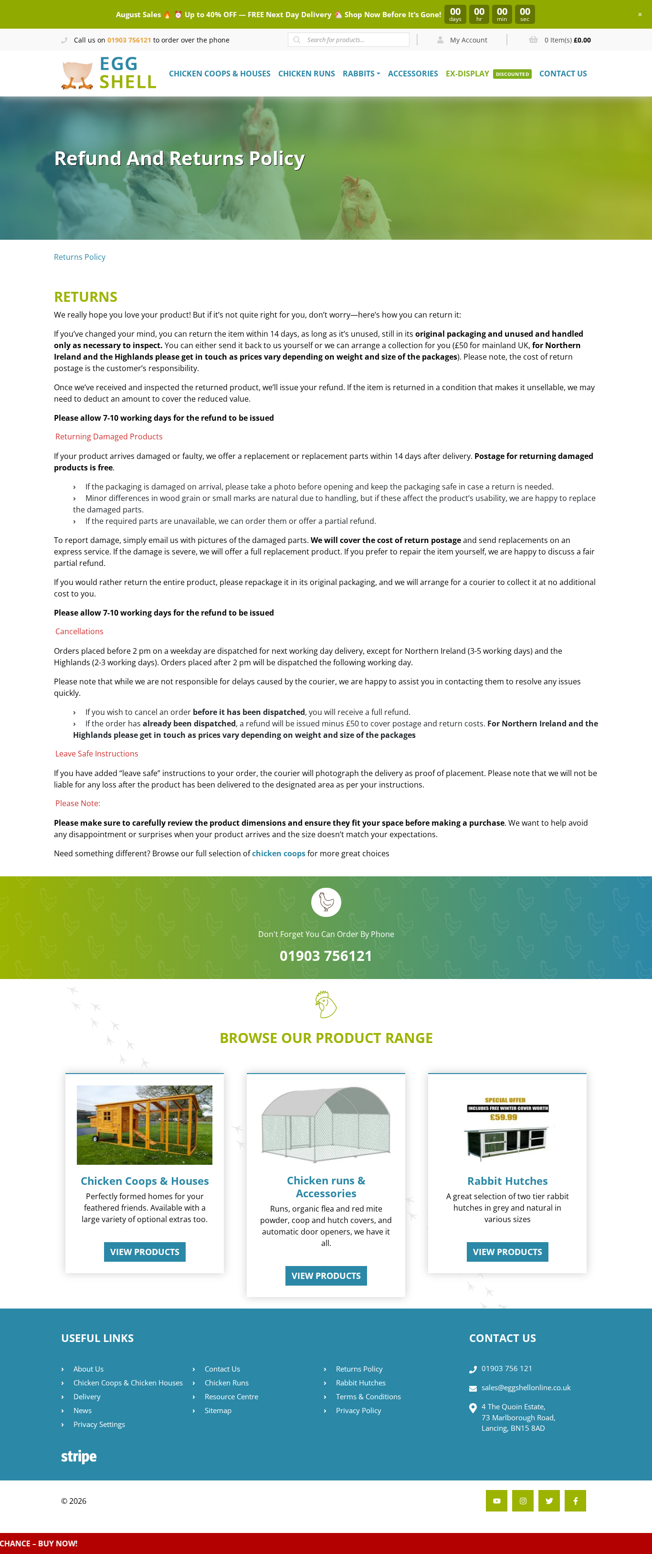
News (83, 1410)
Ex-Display (467, 73)
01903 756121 (129, 39)
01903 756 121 (507, 1368)
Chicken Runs (306, 73)
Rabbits (359, 73)
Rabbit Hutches (361, 1382)
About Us (89, 1368)
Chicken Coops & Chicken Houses (128, 1382)
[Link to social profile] (575, 1500)
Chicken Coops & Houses (220, 73)
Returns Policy (359, 1368)
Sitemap (218, 1410)
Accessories (413, 73)
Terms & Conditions (368, 1396)
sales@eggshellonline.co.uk (526, 1387)
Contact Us (563, 73)
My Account (467, 39)
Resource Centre (231, 1396)
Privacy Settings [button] (99, 1424)
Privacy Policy (358, 1410)
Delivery (87, 1396)
